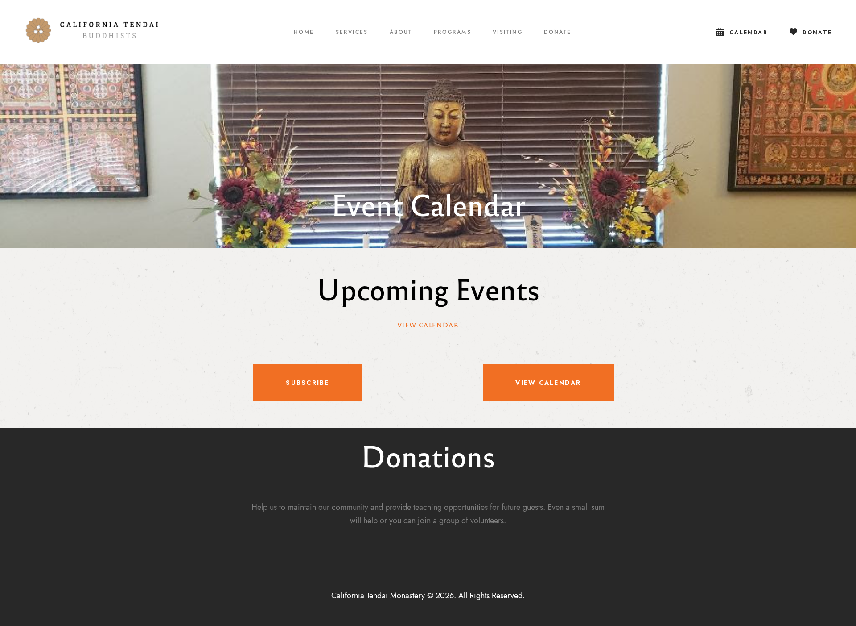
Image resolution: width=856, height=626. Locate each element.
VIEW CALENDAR (428, 325)
